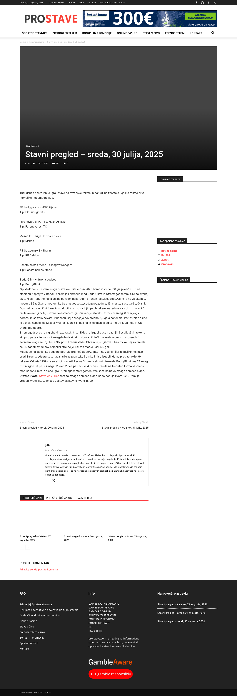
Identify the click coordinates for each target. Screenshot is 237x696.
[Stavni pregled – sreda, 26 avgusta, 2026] (84, 519)
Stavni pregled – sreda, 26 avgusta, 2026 (181, 612)
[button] (212, 33)
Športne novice (29, 643)
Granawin (167, 264)
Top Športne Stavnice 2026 (112, 2)
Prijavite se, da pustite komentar (39, 569)
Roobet (71, 2)
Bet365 (165, 255)
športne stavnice (34, 33)
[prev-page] (22, 547)
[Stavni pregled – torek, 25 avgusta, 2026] (128, 519)
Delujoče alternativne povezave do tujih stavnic (49, 610)
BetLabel (91, 2)
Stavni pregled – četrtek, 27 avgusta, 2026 (182, 604)
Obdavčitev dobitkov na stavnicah (40, 615)
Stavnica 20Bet (49, 376)
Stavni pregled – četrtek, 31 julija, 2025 (125, 427)
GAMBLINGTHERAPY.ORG (104, 603)
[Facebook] (196, 2)
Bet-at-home (169, 250)
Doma (23, 41)
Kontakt (196, 33)
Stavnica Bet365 (56, 2)
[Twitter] (214, 2)
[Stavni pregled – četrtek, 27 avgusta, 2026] (40, 519)
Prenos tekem (175, 33)
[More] (49, 180)
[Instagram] (202, 2)
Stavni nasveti (36, 41)
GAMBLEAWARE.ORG (102, 607)
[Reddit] (48, 481)
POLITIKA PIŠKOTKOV (101, 619)
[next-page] (28, 547)
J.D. (33, 163)
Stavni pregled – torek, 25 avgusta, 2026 (181, 621)
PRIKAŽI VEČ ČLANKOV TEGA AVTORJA (69, 498)
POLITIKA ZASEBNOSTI (102, 615)
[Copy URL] (40, 180)
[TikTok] (208, 2)
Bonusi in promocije (97, 33)
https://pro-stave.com (56, 450)
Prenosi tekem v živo (32, 632)
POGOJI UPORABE (99, 623)
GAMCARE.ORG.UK (100, 611)
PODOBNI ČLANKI (32, 498)
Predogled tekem (64, 33)
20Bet (81, 2)
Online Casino (127, 33)
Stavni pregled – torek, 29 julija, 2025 (42, 427)
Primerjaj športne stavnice (36, 604)
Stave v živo (151, 33)
